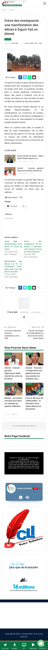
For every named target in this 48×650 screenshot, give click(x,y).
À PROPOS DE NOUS (21, 608)
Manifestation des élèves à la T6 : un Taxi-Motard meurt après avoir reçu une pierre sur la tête (13, 266)
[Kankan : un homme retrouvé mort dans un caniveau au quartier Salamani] (13, 389)
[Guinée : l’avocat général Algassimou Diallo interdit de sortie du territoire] (9, 171)
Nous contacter (13, 615)
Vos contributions (21, 622)
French (11, 2)
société (7, 39)
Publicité (32, 615)
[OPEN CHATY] (40, 642)
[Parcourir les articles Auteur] (24, 303)
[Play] (21, 497)
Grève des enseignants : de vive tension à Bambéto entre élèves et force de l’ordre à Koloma (33, 246)
